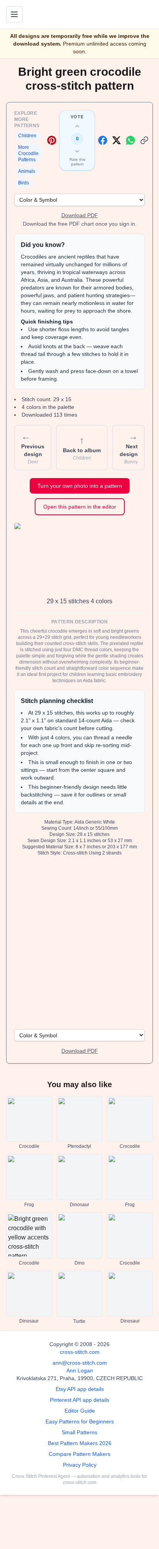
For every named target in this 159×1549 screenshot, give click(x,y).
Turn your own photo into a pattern (79, 486)
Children (27, 135)
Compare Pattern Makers (79, 1454)
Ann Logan (79, 1370)
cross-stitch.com (80, 1352)
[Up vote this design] (77, 126)
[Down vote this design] (77, 151)
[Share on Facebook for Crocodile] (102, 140)
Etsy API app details (80, 1389)
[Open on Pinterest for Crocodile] (52, 140)
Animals (26, 171)
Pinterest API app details (79, 1400)
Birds (23, 183)
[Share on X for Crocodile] (116, 140)
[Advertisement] (79, 941)
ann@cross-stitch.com (79, 1363)
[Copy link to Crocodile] (144, 140)
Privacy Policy (79, 1465)
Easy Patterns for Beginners (80, 1421)
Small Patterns (79, 1432)
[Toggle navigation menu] (14, 14)
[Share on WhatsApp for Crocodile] (130, 140)
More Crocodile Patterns (28, 153)
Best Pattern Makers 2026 (80, 1443)
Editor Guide (79, 1411)
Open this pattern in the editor (79, 507)
